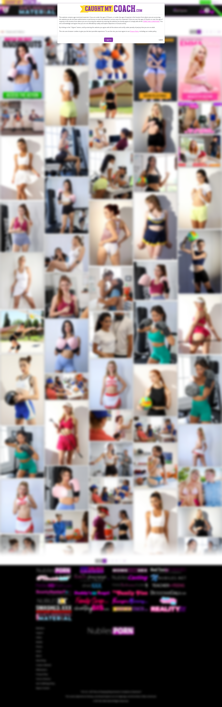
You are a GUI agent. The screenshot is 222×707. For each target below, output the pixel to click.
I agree (108, 39)
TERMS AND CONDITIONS (151, 21)
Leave (161, 40)
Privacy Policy (134, 31)
